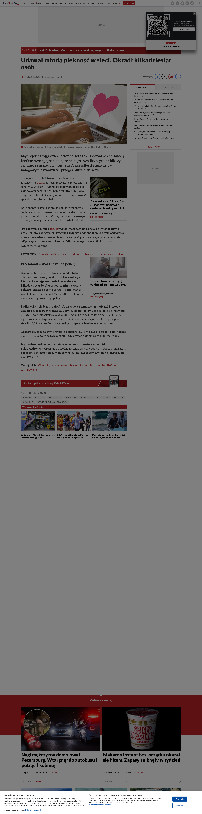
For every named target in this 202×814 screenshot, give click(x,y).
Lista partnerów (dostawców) (100, 805)
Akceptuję (180, 799)
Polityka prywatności (33, 810)
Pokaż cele (180, 806)
